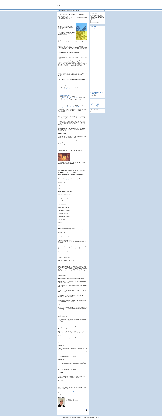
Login (99, 417)
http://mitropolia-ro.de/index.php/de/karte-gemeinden (68, 100)
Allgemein (59, 10)
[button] (86, 409)
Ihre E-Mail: (92, 19)
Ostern (62, 20)
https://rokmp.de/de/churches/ (64, 93)
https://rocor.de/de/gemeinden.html (65, 95)
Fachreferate (78, 7)
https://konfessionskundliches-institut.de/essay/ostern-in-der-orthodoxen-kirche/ (70, 77)
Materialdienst (93, 26)
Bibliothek (93, 7)
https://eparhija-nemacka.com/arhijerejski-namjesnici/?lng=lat (69, 97)
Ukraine (64, 20)
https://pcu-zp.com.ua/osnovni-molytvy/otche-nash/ (70, 391)
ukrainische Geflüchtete (69, 20)
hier (68, 119)
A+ (104, 10)
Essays (83, 7)
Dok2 (59, 233)
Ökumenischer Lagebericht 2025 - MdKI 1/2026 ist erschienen (97, 93)
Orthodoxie (59, 20)
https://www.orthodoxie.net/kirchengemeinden (67, 88)
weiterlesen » (92, 96)
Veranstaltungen (71, 7)
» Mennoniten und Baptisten (82, 412)
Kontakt (97, 7)
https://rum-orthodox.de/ (63, 90)
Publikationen (87, 7)
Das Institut (65, 7)
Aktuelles (59, 7)
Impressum (102, 7)
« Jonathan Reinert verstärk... (63, 412)
